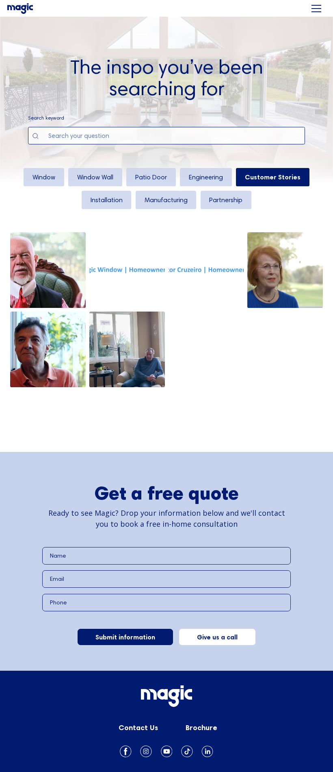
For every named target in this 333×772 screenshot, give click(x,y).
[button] (316, 8)
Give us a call (217, 637)
